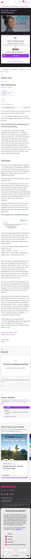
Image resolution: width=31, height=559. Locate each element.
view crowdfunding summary (15, 61)
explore (18, 431)
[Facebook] (2, 494)
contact (9, 87)
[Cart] (19, 2)
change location (23, 6)
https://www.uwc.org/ (8, 334)
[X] (4, 494)
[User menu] (26, 2)
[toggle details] (27, 477)
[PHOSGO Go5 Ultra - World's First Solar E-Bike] (14, 447)
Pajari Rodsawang (8, 12)
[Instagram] (10, 494)
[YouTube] (7, 494)
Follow (15, 55)
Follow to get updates (11, 416)
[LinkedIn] (12, 494)
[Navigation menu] (29, 2)
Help (14, 401)
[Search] (15, 2)
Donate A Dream (9, 10)
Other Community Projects (6, 93)
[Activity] (23, 2)
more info (3, 87)
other (3, 101)
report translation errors (15, 505)
